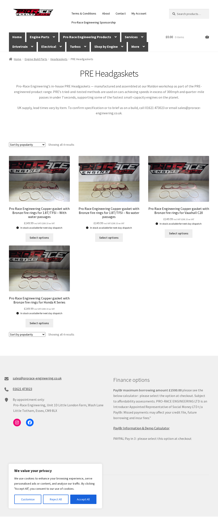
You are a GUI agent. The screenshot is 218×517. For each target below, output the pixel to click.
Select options (39, 238)
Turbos (75, 46)
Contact (121, 13)
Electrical (48, 46)
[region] (55, 486)
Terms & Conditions (84, 13)
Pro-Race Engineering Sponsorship (94, 22)
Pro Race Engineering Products (87, 37)
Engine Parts (39, 37)
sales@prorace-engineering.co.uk (37, 378)
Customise (28, 499)
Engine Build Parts (36, 59)
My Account (139, 13)
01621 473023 (22, 389)
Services (131, 37)
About (106, 13)
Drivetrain (20, 46)
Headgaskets (58, 59)
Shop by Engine (106, 46)
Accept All (83, 499)
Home (17, 37)
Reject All (56, 499)
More (135, 46)
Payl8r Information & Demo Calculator (141, 428)
